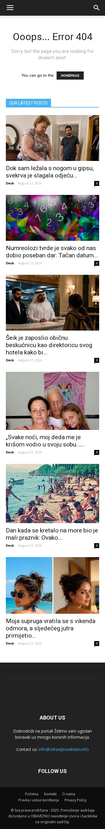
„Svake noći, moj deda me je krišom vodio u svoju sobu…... (45, 441)
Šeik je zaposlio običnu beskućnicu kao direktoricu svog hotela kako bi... (49, 345)
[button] (97, 8)
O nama (68, 794)
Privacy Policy (75, 800)
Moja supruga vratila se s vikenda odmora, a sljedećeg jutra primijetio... (50, 628)
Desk (10, 183)
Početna (31, 794)
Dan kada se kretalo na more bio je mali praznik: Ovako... (52, 534)
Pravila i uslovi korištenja (38, 800)
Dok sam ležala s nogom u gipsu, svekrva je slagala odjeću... (50, 172)
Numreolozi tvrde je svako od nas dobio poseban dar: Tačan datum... (52, 252)
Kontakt (50, 794)
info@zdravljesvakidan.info (64, 749)
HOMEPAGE (70, 75)
